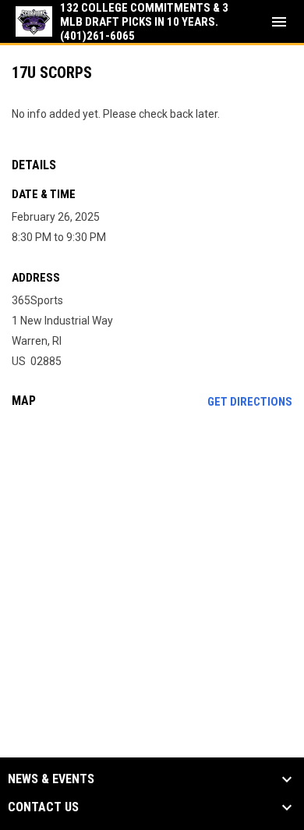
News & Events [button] (51, 779)
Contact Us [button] (43, 807)
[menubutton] (279, 21)
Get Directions (249, 402)
